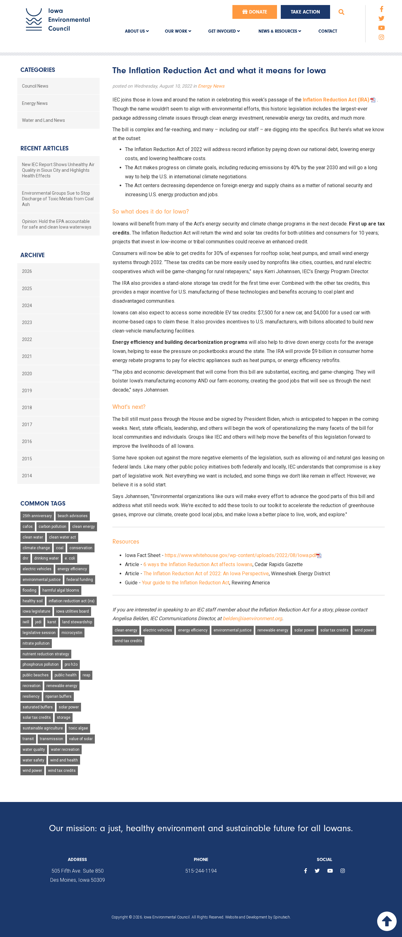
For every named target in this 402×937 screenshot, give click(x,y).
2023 (27, 322)
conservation (80, 548)
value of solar (81, 739)
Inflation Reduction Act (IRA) (336, 100)
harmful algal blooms (60, 590)
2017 (27, 424)
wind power (364, 630)
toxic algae (78, 728)
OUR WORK (176, 31)
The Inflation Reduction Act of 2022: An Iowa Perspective (206, 574)
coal (59, 548)
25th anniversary (37, 516)
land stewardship (77, 622)
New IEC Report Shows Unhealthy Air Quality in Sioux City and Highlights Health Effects (58, 170)
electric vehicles (157, 630)
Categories (37, 69)
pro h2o (71, 664)
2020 (27, 373)
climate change (36, 548)
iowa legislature (36, 611)
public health (66, 675)
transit (28, 739)
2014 (27, 475)
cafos (28, 526)
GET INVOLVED (222, 31)
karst (51, 622)
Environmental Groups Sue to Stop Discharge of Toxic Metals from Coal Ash (58, 199)
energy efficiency (193, 630)
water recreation (65, 749)
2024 (27, 305)
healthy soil (33, 601)
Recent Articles (44, 148)
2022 (27, 339)
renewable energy (273, 630)
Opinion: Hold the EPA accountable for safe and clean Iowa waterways (56, 224)
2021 (27, 356)
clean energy (126, 630)
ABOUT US (135, 31)
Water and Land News (43, 120)
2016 (27, 441)
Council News (35, 86)
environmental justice (233, 630)
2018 (27, 407)
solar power (304, 630)
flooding (29, 590)
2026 (27, 271)
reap (86, 675)
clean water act (62, 537)
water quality (34, 749)
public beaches (36, 675)
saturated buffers (38, 707)
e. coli (70, 558)
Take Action (305, 12)
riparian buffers (59, 696)
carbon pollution (52, 526)
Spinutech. (282, 917)
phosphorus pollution (41, 664)
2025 (27, 288)
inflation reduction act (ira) (72, 601)
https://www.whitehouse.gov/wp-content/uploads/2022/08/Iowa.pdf (241, 555)
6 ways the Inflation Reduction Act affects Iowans (198, 564)
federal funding (80, 579)
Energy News (211, 86)
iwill (26, 622)
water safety (33, 760)
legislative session (39, 633)
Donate (257, 12)
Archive (32, 255)
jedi (38, 622)
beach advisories (73, 516)
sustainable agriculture (43, 728)
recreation (32, 686)
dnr (25, 558)
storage (63, 717)
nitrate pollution (36, 643)
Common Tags (42, 503)
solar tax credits (334, 630)
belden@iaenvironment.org (252, 618)
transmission (51, 739)
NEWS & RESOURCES (278, 31)
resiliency (31, 696)
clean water (33, 537)
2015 (27, 458)
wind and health (64, 760)
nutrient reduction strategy (46, 654)
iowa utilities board (72, 611)
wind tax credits (128, 641)
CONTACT (327, 31)
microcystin (72, 633)
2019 (27, 390)
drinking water (46, 558)
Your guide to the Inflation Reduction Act (185, 583)
